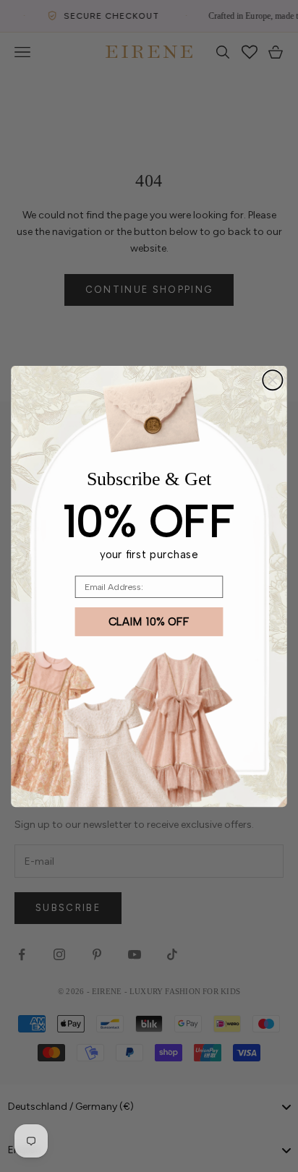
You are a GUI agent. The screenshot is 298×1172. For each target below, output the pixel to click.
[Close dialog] (272, 379)
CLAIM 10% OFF (149, 621)
